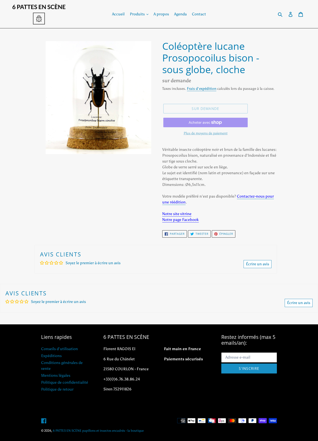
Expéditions (51, 355)
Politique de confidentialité (64, 382)
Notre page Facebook (180, 219)
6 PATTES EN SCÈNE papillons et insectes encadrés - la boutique (98, 431)
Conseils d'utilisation (59, 348)
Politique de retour (57, 389)
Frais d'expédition (201, 88)
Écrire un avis (257, 264)
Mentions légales (55, 375)
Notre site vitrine (176, 213)
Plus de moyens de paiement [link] (206, 133)
